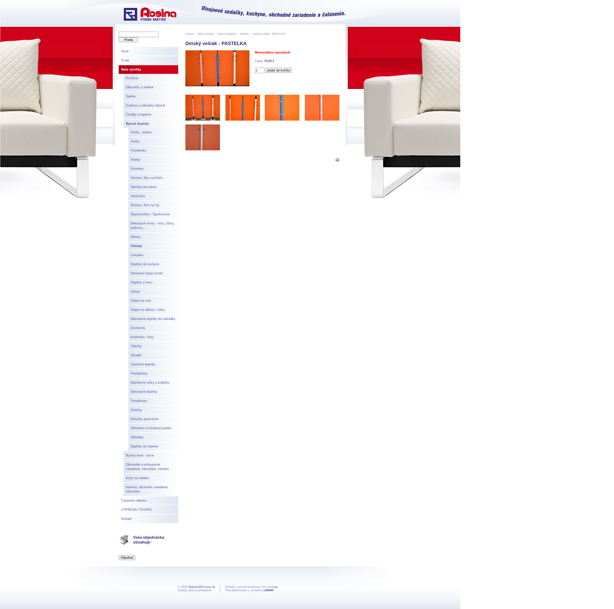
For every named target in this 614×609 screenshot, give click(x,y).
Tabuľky (136, 346)
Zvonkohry (138, 328)
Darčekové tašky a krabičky (150, 382)
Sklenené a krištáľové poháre (151, 428)
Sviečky (136, 410)
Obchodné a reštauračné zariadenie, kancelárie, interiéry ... (149, 467)
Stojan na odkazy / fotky (148, 309)
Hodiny (135, 159)
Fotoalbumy (139, 401)
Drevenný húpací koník (147, 273)
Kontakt (126, 519)
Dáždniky (137, 437)
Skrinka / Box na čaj (145, 205)
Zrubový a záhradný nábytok (145, 105)
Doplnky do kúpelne (144, 446)
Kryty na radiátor (137, 478)
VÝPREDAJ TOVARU (136, 509)
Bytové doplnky (137, 123)
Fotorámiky (138, 150)
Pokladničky (139, 373)
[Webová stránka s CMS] (268, 590)
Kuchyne (132, 78)
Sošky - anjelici (141, 132)
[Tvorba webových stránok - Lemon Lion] (272, 587)
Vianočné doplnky (143, 364)
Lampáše (137, 255)
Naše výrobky (131, 69)
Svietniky (137, 168)
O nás (125, 60)
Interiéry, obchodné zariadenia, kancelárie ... (147, 489)
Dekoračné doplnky (144, 391)
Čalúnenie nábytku (134, 500)
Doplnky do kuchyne (145, 264)
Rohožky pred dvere (145, 419)
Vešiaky (136, 246)
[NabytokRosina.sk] (150, 14)
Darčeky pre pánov (144, 187)
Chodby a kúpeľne (138, 114)
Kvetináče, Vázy (142, 337)
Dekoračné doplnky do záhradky (153, 319)
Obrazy (136, 237)
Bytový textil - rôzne (140, 455)
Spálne (131, 96)
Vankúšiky (138, 196)
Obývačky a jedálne (140, 87)
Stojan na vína (141, 300)
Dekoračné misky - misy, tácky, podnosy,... (153, 225)
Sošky (135, 141)
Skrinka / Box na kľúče (147, 178)
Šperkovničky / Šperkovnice (150, 214)
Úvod (124, 51)
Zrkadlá (136, 355)
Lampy (135, 291)
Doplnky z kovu (141, 282)
